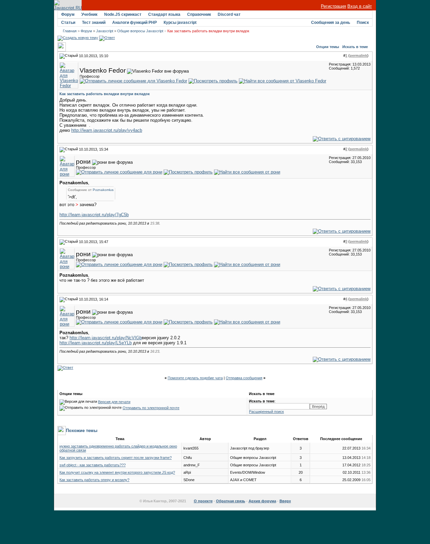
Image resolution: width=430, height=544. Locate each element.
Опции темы (327, 47)
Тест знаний (93, 22)
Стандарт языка (164, 14)
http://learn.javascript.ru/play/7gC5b (94, 214)
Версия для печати (114, 402)
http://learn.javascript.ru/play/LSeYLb (95, 342)
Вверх (285, 501)
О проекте (203, 501)
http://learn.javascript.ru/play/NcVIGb (106, 337)
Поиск (363, 22)
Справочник (199, 14)
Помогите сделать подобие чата (195, 378)
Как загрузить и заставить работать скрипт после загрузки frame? (115, 458)
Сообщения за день (330, 22)
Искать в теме (355, 47)
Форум (68, 14)
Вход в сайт (359, 6)
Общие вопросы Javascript (140, 31)
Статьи (68, 22)
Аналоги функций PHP (134, 22)
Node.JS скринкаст (122, 14)
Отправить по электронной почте (151, 408)
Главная (70, 31)
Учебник (89, 14)
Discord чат (229, 14)
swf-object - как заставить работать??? (92, 465)
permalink (358, 55)
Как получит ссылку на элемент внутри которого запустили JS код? (117, 472)
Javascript (104, 31)
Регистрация (333, 6)
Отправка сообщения (244, 378)
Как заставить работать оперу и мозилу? (94, 480)
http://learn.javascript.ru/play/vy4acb (106, 130)
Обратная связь (230, 501)
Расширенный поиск (266, 412)
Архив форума (262, 501)
